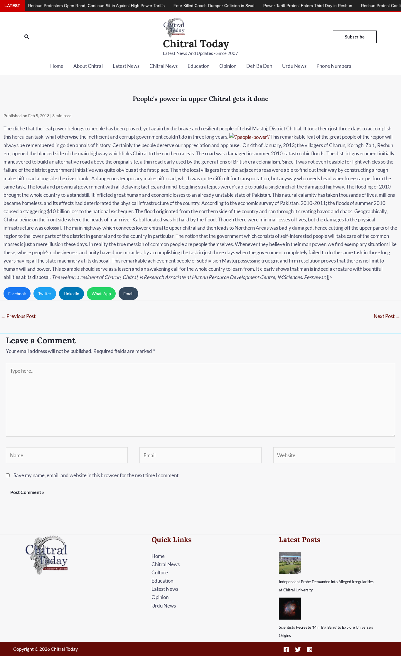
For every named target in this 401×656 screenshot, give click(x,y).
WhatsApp (101, 293)
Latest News (126, 66)
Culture (159, 572)
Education (198, 66)
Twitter (44, 293)
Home (56, 66)
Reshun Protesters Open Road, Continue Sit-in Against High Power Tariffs (82, 5)
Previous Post (18, 316)
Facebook (17, 293)
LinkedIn (71, 293)
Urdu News (294, 66)
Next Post (387, 316)
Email (128, 293)
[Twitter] (298, 649)
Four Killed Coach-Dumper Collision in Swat (199, 5)
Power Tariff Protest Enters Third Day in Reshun (293, 5)
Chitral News (163, 66)
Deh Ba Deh (259, 66)
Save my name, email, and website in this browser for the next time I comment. (97, 475)
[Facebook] (286, 649)
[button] (27, 37)
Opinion (227, 66)
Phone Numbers (333, 66)
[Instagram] (310, 649)
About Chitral (88, 66)
